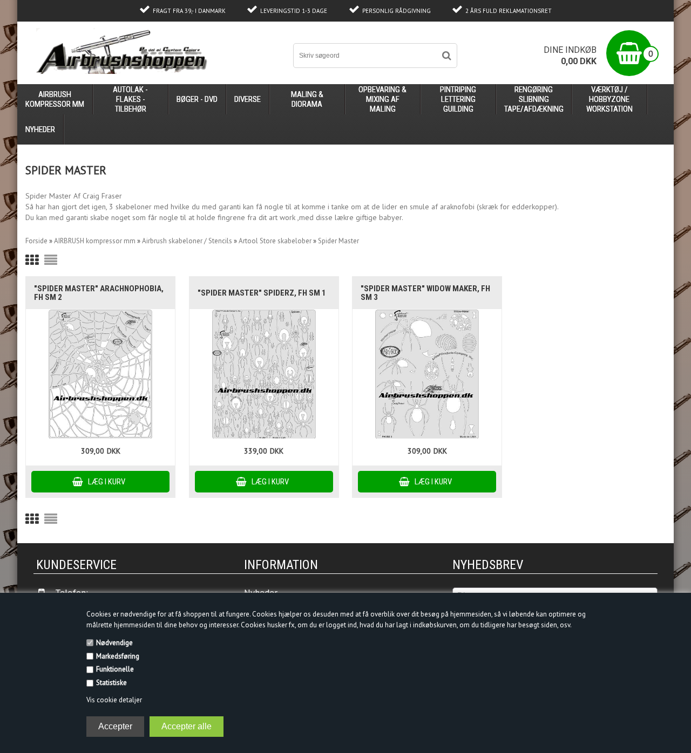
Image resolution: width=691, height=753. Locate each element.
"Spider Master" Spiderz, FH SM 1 (262, 293)
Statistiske (111, 682)
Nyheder (40, 129)
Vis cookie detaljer (114, 699)
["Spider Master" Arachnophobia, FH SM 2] (100, 374)
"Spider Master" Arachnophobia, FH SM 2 (99, 293)
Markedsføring (117, 656)
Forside (36, 240)
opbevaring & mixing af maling (382, 99)
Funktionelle (115, 669)
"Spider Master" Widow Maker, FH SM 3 (425, 293)
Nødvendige (114, 642)
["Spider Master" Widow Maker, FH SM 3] (427, 374)
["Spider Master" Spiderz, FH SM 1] (263, 374)
